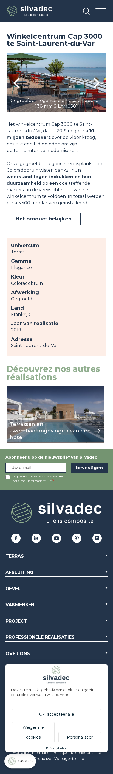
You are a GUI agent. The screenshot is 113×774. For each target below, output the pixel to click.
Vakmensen (19, 604)
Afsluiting (19, 572)
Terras (14, 556)
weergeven (19, 388)
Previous (16, 83)
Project (16, 621)
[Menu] (100, 12)
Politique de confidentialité (77, 752)
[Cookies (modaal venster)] (20, 762)
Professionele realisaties (40, 637)
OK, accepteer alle (56, 714)
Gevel (13, 588)
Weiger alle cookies (33, 732)
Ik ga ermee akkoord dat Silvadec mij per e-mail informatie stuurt (38, 479)
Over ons (17, 653)
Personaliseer (80, 737)
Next (97, 83)
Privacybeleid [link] (56, 748)
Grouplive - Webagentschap (59, 758)
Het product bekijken (44, 219)
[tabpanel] (56, 82)
